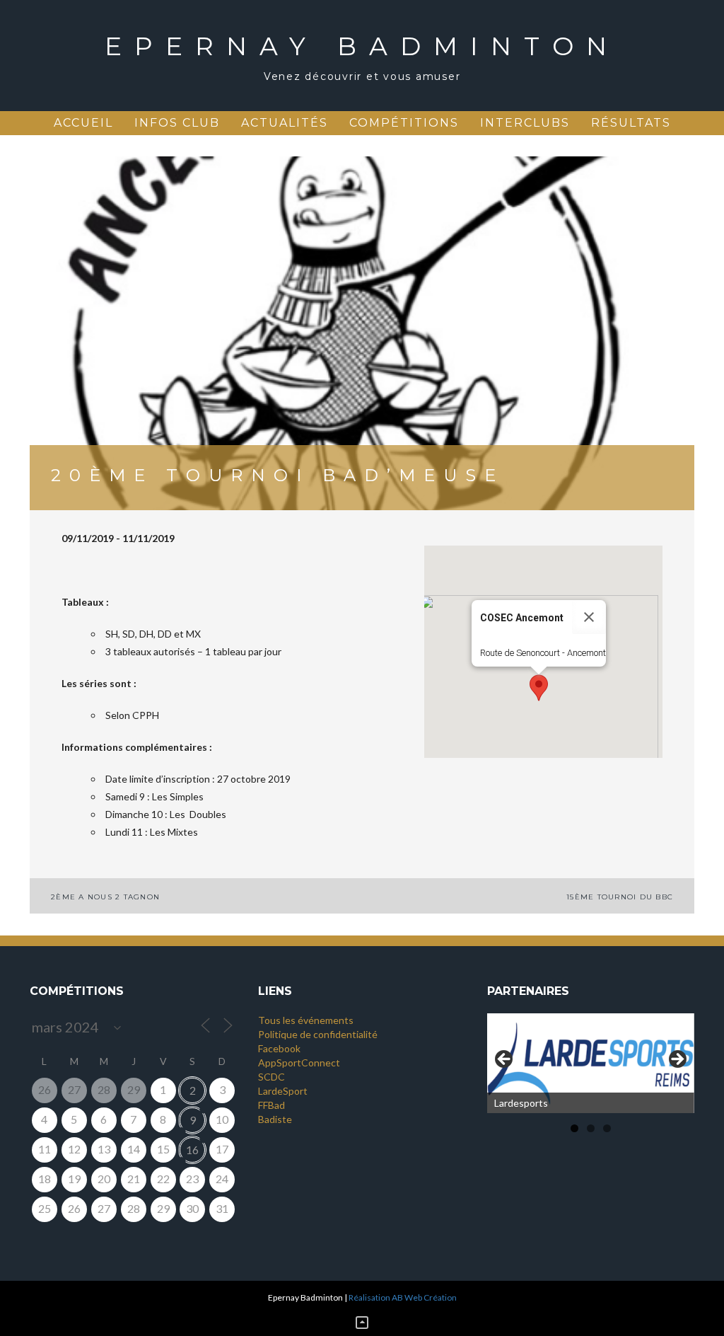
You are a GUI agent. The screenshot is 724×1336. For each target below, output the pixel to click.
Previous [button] (504, 1060)
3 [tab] (607, 1128)
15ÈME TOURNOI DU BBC (619, 897)
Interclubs (525, 122)
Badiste (275, 1119)
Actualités (284, 122)
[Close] (589, 617)
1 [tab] (574, 1128)
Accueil (83, 122)
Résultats (631, 122)
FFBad (271, 1105)
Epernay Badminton (362, 46)
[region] (590, 1063)
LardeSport (283, 1091)
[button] (539, 687)
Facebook (279, 1048)
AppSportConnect (299, 1062)
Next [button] (676, 1060)
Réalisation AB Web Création (403, 1297)
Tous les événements (306, 1020)
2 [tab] (591, 1128)
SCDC (271, 1077)
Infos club (177, 122)
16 (192, 1149)
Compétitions (404, 122)
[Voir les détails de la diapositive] (590, 1063)
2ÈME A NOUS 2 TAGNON (105, 897)
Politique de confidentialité (318, 1034)
